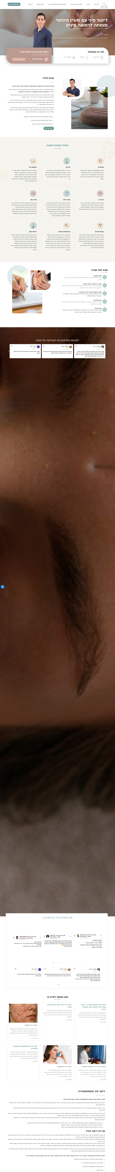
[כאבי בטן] (33, 193)
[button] (106, 351)
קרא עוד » (103, 1022)
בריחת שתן (33, 232)
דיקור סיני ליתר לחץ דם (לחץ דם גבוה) (59, 1006)
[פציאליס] (100, 161)
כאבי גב (101, 200)
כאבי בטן (33, 200)
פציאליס (101, 167)
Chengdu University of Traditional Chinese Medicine (33, 92)
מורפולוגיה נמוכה (64, 232)
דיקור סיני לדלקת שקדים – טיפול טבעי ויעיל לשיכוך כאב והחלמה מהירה (93, 1007)
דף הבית (96, 4)
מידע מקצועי (40, 4)
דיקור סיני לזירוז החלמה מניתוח (94, 1066)
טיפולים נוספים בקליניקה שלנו (58, 4)
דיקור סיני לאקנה (31, 1025)
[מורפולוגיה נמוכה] (66, 225)
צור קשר (30, 4)
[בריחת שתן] (33, 225)
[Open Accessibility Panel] (2, 587)
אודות (88, 4)
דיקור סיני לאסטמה (64, 1066)
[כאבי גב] (100, 193)
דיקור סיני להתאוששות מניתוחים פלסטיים (25, 1047)
